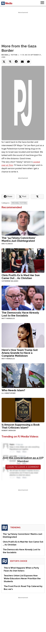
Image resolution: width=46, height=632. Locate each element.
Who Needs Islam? (13, 390)
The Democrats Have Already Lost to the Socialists (20, 314)
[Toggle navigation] (42, 3)
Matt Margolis (8, 318)
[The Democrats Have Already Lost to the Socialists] (23, 297)
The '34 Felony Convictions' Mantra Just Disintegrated (19, 239)
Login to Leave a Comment (23, 467)
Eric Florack (7, 244)
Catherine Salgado (10, 281)
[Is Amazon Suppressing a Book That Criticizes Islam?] (23, 409)
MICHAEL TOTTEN (19, 203)
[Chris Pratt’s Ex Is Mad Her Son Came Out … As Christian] (23, 260)
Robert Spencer (9, 430)
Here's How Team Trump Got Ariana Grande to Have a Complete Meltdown (20, 352)
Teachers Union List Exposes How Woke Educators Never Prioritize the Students (22, 578)
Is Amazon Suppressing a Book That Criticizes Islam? (21, 426)
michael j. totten (9, 55)
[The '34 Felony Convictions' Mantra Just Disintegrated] (23, 222)
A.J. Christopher (8, 393)
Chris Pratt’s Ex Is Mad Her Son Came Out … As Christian (21, 277)
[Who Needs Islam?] (23, 375)
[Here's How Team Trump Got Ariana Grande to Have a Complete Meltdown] (23, 335)
